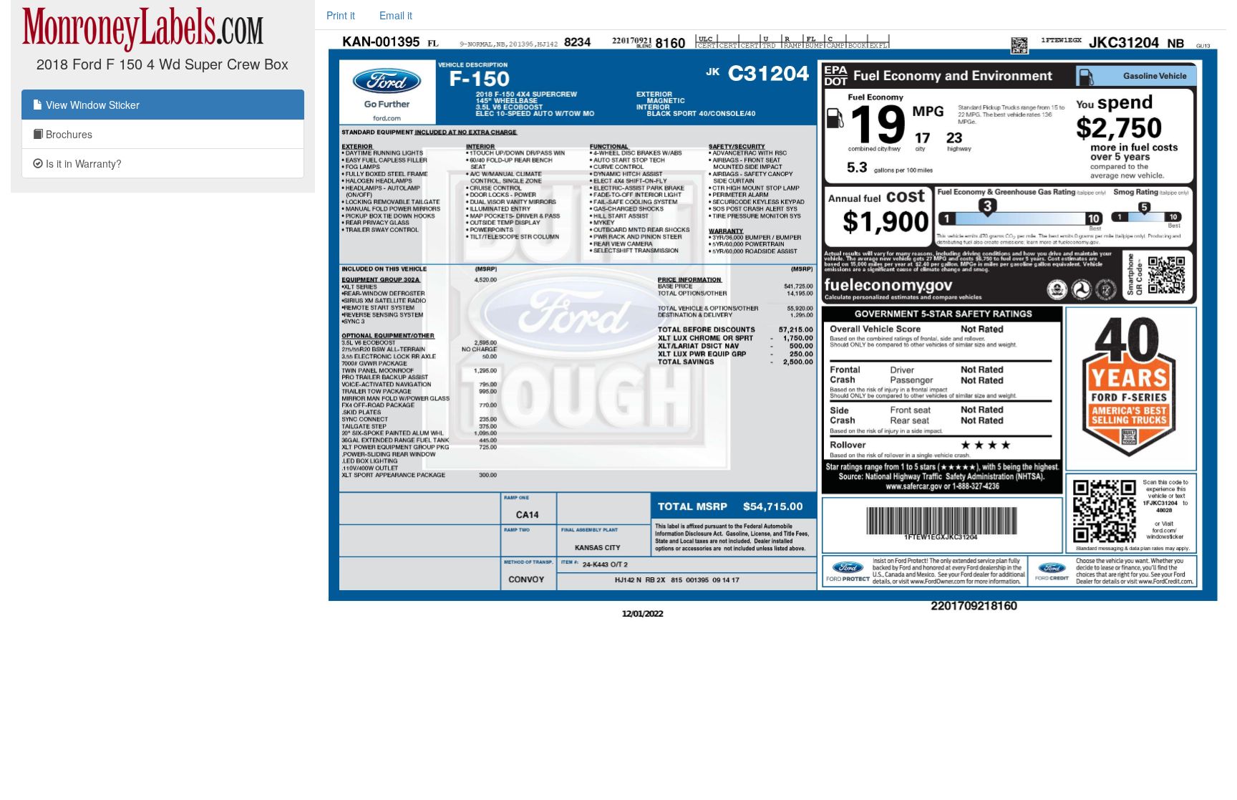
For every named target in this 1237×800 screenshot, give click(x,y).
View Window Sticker (91, 104)
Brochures (67, 134)
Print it (340, 15)
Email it (395, 15)
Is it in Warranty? (82, 163)
